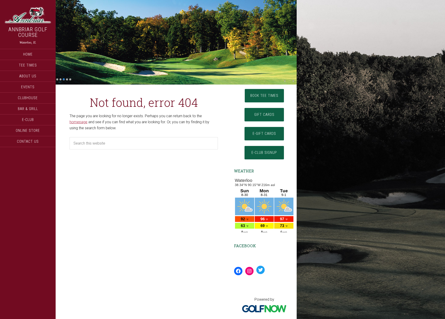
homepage (78, 122)
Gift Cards (264, 114)
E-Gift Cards (264, 133)
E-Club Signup (264, 152)
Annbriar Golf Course (27, 32)
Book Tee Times (264, 95)
